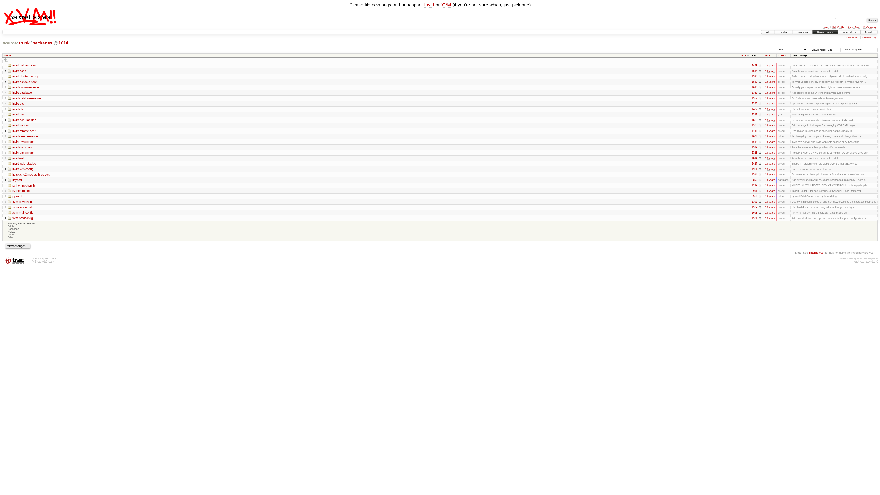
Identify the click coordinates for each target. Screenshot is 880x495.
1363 (754, 92)
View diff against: (854, 49)
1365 (754, 125)
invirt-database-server (26, 98)
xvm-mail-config (22, 212)
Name (7, 55)
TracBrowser (817, 252)
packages (42, 43)
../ (10, 60)
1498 (754, 65)
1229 (754, 185)
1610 (754, 87)
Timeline (783, 32)
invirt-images (20, 125)
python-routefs (21, 190)
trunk (24, 43)
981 (755, 190)
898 (755, 180)
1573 (754, 174)
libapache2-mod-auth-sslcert (31, 174)
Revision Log (869, 37)
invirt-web (18, 158)
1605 (754, 120)
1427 (754, 163)
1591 (754, 169)
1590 (754, 76)
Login (826, 27)
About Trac (854, 27)
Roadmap (803, 32)
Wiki (768, 32)
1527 (754, 207)
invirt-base (19, 71)
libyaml (17, 180)
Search (869, 32)
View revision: (819, 49)
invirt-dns (18, 114)
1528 (754, 152)
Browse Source (825, 32)
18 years (770, 65)
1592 (754, 103)
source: (10, 43)
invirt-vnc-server (23, 152)
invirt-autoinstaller (24, 65)
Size (743, 55)
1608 (754, 136)
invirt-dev (18, 103)
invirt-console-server (25, 87)
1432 (754, 109)
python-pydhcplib (23, 185)
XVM (446, 4)
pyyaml (17, 196)
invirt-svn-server (23, 141)
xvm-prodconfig (22, 218)
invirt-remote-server (25, 136)
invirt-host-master (24, 120)
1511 (754, 114)
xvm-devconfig (22, 202)
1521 (754, 218)
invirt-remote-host (24, 131)
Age (767, 55)
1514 (754, 141)
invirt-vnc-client (22, 147)
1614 (63, 43)
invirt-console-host (24, 82)
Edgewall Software (45, 261)
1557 (754, 98)
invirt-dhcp (19, 109)
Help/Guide (838, 27)
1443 (754, 130)
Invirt (429, 4)
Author (782, 55)
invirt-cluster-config (25, 76)
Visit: (781, 49)
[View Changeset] (760, 65)
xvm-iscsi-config (23, 207)
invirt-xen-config (22, 169)
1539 (754, 81)
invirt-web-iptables (24, 163)
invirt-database (22, 92)
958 (755, 196)
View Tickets (849, 32)
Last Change (852, 37)
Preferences (869, 27)
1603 (754, 212)
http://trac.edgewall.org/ (865, 261)
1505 (754, 201)
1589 (754, 147)
